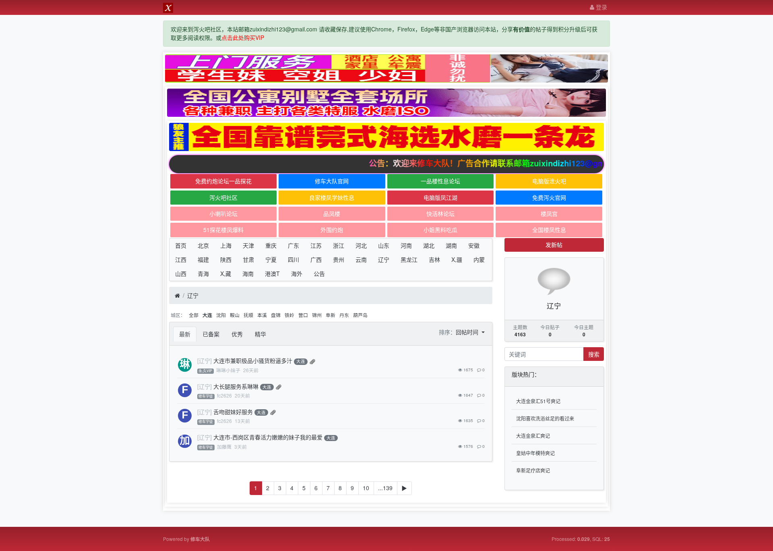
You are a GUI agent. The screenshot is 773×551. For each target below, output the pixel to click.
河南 (406, 245)
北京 (203, 245)
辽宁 (383, 259)
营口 (303, 314)
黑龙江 (409, 259)
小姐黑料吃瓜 (440, 230)
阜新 (330, 314)
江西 (180, 259)
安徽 (474, 245)
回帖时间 (468, 332)
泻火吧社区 (223, 197)
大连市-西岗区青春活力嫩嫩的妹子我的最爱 (267, 437)
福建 (203, 259)
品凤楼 (331, 213)
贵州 (338, 259)
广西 (316, 259)
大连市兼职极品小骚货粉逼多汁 (252, 360)
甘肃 (248, 259)
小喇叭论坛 (223, 213)
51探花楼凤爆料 (223, 230)
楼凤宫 (549, 213)
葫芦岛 (360, 314)
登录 (600, 7)
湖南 (451, 245)
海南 (248, 273)
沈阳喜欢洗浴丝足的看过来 (545, 418)
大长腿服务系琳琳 (235, 386)
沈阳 (221, 314)
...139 (385, 488)
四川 (293, 259)
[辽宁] (204, 360)
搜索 (593, 354)
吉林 (434, 259)
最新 (184, 334)
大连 (207, 315)
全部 (193, 314)
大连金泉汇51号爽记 (538, 401)
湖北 (428, 245)
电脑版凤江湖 (440, 197)
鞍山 (235, 314)
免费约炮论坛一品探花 (223, 181)
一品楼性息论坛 (440, 181)
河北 (361, 245)
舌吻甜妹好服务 (233, 412)
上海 (225, 245)
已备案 (211, 334)
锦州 (317, 314)
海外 (296, 273)
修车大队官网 (332, 181)
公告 (319, 273)
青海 (203, 273)
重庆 (271, 245)
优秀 (237, 334)
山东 (383, 245)
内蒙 (479, 259)
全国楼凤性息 (549, 230)
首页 (180, 245)
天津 (248, 245)
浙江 (338, 245)
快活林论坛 (440, 213)
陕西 (225, 259)
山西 (180, 273)
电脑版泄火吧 (549, 181)
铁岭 (289, 314)
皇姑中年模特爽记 (535, 453)
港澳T (272, 273)
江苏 (316, 245)
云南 (361, 259)
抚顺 (248, 314)
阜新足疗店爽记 (533, 470)
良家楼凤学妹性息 (331, 197)
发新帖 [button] (554, 244)
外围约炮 (331, 230)
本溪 (262, 314)
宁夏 (271, 259)
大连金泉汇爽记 (533, 435)
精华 (260, 334)
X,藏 (225, 273)
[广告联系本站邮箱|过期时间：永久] (386, 68)
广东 (293, 245)
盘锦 (276, 314)
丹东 (344, 314)
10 (366, 488)
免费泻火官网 (549, 197)
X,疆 (456, 259)
